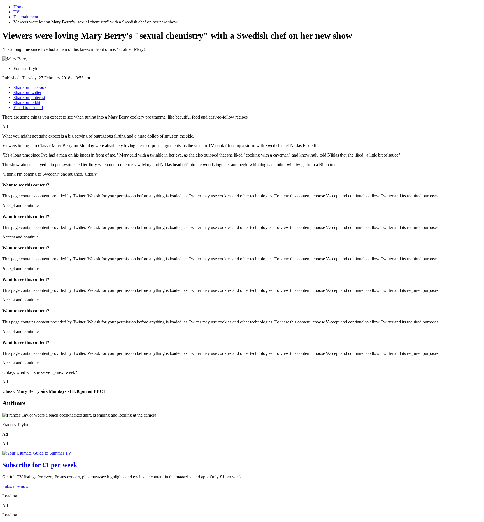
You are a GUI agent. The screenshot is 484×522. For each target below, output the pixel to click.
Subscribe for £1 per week (39, 465)
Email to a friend (28, 107)
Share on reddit (26, 102)
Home (18, 6)
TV (16, 12)
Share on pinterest (29, 97)
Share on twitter (27, 92)
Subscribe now (15, 486)
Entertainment (25, 17)
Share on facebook (29, 87)
